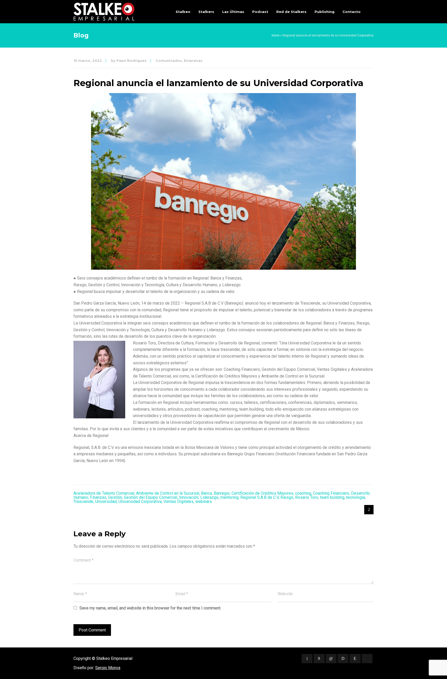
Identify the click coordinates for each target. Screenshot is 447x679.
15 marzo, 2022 (87, 61)
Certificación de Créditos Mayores (262, 493)
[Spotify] (343, 658)
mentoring (229, 497)
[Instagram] (354, 658)
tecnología (355, 497)
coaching (303, 493)
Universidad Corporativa (140, 501)
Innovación (188, 497)
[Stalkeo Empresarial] (104, 12)
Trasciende (83, 501)
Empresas (193, 61)
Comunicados (169, 61)
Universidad (106, 501)
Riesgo (286, 497)
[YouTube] (367, 658)
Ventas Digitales (178, 501)
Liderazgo (209, 497)
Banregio (222, 493)
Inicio (275, 35)
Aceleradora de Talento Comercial (103, 493)
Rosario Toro (306, 497)
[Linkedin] (331, 658)
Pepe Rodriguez (131, 61)
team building (332, 497)
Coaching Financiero (331, 493)
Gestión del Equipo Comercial (150, 497)
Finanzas (98, 497)
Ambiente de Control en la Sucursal (167, 493)
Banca (206, 493)
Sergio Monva (107, 667)
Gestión (115, 497)
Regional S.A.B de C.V (259, 497)
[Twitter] (307, 658)
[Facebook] (319, 658)
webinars (203, 501)
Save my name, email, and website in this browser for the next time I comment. (150, 608)
